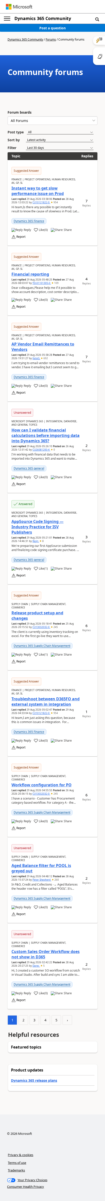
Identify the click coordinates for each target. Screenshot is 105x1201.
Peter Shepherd (41, 879)
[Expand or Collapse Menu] (7, 18)
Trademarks (16, 1170)
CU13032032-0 (41, 627)
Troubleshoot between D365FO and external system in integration (45, 701)
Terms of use (17, 1162)
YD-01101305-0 (41, 283)
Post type (16, 132)
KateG (36, 358)
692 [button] (45, 358)
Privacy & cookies (20, 1155)
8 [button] (43, 541)
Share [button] (68, 230)
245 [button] (55, 627)
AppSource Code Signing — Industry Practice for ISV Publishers (37, 527)
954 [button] (55, 202)
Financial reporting (30, 274)
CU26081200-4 (41, 449)
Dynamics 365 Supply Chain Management (42, 646)
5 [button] (43, 965)
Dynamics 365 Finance (29, 221)
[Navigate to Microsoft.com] (19, 7)
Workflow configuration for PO (41, 785)
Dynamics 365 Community (42, 18)
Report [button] (20, 237)
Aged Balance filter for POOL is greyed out (41, 868)
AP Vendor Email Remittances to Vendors (42, 346)
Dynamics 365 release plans (34, 1080)
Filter (12, 147)
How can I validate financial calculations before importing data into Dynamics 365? (45, 435)
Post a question (52, 28)
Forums (51, 39)
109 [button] (56, 283)
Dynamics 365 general (29, 468)
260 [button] (56, 879)
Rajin (35, 541)
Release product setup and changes (37, 615)
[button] (97, 19)
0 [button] (54, 449)
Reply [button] (27, 230)
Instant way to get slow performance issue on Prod (37, 190)
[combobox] (52, 120)
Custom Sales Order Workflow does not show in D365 (45, 954)
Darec (36, 965)
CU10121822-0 (41, 202)
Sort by (14, 140)
